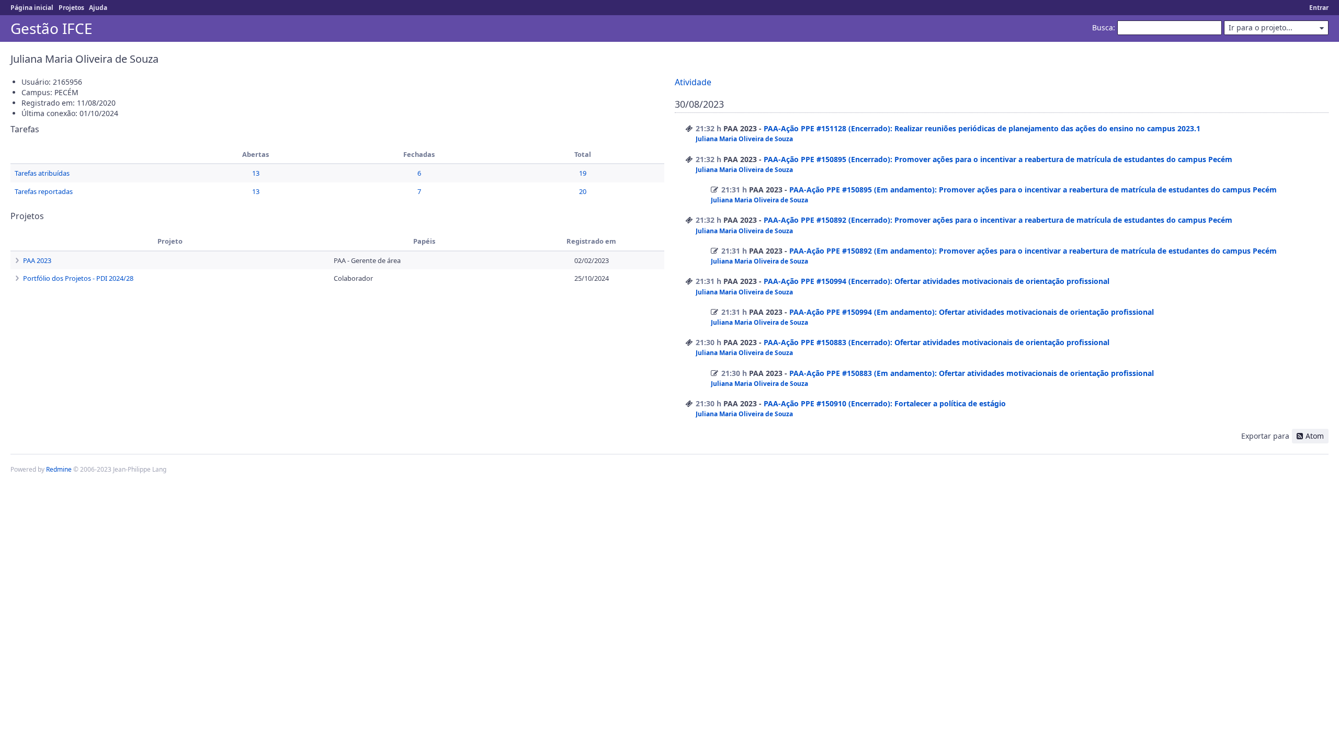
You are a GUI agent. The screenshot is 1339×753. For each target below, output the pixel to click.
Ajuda (98, 7)
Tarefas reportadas (44, 191)
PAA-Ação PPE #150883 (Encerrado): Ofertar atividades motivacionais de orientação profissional (936, 342)
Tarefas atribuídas (42, 173)
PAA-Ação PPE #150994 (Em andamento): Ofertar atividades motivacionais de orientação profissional (971, 312)
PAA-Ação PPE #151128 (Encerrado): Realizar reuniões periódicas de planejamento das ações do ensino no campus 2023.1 (982, 128)
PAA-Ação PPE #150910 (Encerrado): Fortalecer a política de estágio (885, 403)
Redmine (59, 469)
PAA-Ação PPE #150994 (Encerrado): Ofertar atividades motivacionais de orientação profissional (936, 281)
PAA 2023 (37, 260)
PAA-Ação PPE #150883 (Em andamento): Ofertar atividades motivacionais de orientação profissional (971, 373)
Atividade (693, 82)
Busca (1102, 27)
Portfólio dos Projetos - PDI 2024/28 (78, 278)
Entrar (1319, 7)
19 (582, 173)
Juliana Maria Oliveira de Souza (744, 138)
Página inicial (31, 7)
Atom (1315, 436)
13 (255, 173)
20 (582, 191)
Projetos (71, 7)
